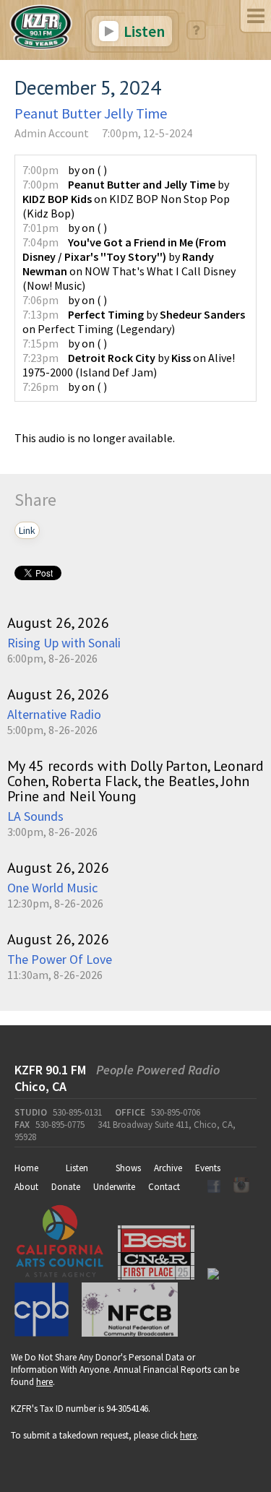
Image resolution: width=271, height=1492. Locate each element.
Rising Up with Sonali (64, 642)
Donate (65, 1187)
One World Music (52, 887)
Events (207, 1168)
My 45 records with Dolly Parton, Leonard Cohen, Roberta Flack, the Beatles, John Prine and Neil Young (135, 781)
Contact (164, 1187)
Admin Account (51, 133)
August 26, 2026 (58, 622)
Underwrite (114, 1187)
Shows (128, 1168)
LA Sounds (35, 816)
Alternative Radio (54, 714)
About (26, 1187)
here (44, 1382)
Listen (143, 31)
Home (26, 1168)
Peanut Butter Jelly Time (90, 113)
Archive (168, 1168)
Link (27, 530)
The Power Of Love (59, 959)
